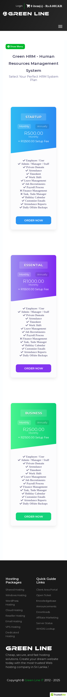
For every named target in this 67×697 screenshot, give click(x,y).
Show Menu (16, 46)
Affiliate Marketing (47, 617)
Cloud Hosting (14, 610)
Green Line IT (34, 680)
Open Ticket (43, 595)
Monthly (24, 126)
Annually (42, 126)
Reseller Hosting (15, 615)
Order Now (33, 220)
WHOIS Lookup (45, 628)
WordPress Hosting (12, 602)
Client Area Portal (47, 589)
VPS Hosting (13, 626)
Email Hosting (14, 621)
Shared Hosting (15, 589)
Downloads (43, 611)
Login (19, 5)
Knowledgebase (46, 600)
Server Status (44, 623)
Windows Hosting (16, 595)
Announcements (46, 606)
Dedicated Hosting (12, 634)
